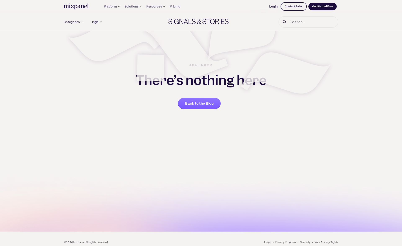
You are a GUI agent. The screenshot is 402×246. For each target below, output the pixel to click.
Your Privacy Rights (326, 242)
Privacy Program (285, 242)
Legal (267, 242)
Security (305, 242)
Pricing (175, 6)
